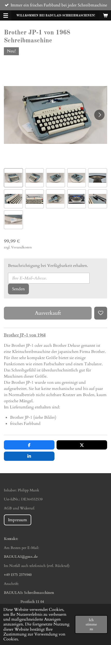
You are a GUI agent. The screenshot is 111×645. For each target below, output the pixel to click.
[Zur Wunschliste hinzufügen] (100, 313)
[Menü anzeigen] (5, 15)
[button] (13, 177)
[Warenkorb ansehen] (105, 15)
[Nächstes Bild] (99, 115)
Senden (18, 289)
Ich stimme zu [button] (91, 624)
